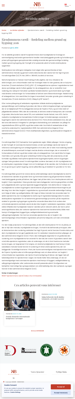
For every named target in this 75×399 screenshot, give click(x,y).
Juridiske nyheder (17, 30)
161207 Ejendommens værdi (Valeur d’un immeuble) (22, 276)
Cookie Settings (15, 392)
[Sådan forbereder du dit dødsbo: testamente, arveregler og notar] (55, 298)
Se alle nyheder (37, 331)
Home (4, 30)
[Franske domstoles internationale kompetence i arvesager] (19, 308)
